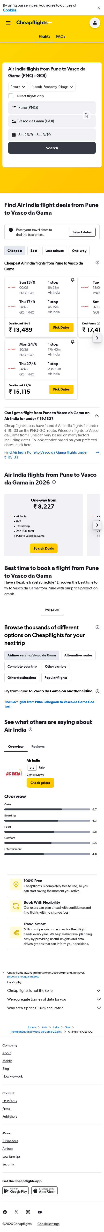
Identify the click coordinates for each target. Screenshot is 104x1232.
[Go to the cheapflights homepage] (34, 22)
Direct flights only (30, 96)
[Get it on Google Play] (15, 1190)
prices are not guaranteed (22, 976)
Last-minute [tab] (54, 251)
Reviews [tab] (38, 746)
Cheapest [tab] (14, 251)
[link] (44, 548)
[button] (98, 7)
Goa (67, 1027)
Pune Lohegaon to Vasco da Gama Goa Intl (36, 1031)
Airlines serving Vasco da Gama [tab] (31, 655)
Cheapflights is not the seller (30, 990)
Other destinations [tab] (21, 678)
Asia (44, 1027)
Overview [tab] (16, 746)
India (56, 1027)
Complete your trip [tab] (22, 666)
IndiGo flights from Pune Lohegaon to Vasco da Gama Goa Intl (49, 704)
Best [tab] (33, 251)
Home (32, 1027)
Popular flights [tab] (56, 678)
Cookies (9, 10)
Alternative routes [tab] (78, 655)
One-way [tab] (79, 251)
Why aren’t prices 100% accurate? (35, 1008)
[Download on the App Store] (44, 1190)
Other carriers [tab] (55, 666)
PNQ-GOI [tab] (52, 610)
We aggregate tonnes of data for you (36, 999)
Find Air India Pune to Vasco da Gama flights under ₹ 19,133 (46, 454)
